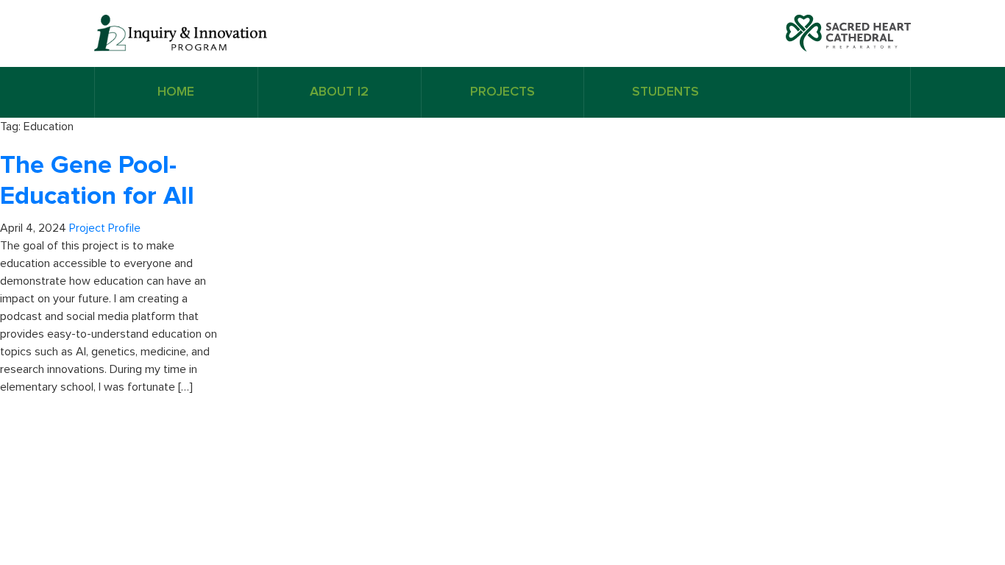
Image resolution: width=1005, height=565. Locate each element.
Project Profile (105, 228)
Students (665, 92)
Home (175, 92)
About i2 (339, 92)
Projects (502, 92)
